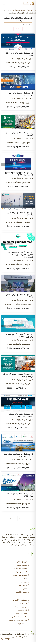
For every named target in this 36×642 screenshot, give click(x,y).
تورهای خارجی (22, 565)
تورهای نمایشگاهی (19, 10)
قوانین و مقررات (21, 607)
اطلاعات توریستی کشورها (17, 620)
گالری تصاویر (22, 610)
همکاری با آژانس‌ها (20, 600)
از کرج (18, 636)
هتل (25, 578)
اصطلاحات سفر (21, 613)
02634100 (7, 639)
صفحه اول (32, 10)
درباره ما (24, 582)
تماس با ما (23, 585)
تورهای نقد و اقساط (20, 575)
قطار (25, 589)
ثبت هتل (23, 603)
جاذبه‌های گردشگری (19, 617)
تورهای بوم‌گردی (21, 572)
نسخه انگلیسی (21, 592)
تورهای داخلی (22, 562)
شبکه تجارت (22, 624)
